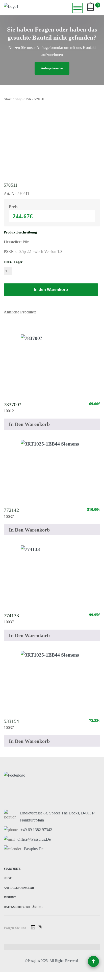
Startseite (12, 868)
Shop (18, 99)
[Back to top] (93, 961)
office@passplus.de (34, 839)
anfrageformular (52, 68)
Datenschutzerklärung (23, 906)
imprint (10, 897)
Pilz (28, 99)
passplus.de (33, 849)
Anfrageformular (19, 887)
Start (8, 99)
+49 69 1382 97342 (36, 830)
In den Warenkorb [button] (29, 424)
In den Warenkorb (51, 289)
